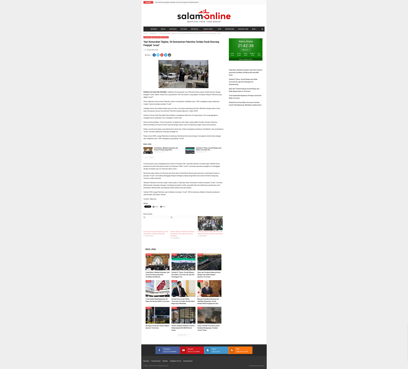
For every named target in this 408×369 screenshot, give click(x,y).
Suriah (174, 254)
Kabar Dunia (207, 29)
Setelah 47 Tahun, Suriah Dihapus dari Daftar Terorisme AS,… (209, 149)
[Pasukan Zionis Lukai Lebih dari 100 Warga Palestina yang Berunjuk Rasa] (210, 223)
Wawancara (229, 29)
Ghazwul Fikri (243, 29)
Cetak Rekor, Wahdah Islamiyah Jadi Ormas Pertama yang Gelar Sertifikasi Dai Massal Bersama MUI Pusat (245, 72)
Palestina (165, 37)
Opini (219, 29)
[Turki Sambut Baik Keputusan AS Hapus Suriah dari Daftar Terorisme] (158, 288)
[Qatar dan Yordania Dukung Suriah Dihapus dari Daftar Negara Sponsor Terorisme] (209, 262)
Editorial (184, 29)
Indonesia (194, 29)
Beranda (154, 29)
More (254, 29)
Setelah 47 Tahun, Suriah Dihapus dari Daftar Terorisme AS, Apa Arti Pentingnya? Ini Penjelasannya (243, 81)
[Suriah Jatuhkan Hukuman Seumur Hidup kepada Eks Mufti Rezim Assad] (183, 315)
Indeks (163, 29)
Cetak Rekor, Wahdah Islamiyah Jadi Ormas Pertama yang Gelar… (166, 149)
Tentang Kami (155, 361)
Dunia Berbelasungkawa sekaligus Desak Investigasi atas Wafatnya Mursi (177, 2)
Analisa (148, 254)
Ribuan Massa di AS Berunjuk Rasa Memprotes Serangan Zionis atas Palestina (182, 234)
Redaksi (165, 361)
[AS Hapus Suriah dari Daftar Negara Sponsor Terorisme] (158, 315)
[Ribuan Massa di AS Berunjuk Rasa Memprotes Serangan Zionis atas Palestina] (183, 223)
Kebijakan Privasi (175, 361)
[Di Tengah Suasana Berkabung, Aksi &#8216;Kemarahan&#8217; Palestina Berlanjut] (155, 223)
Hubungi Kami (187, 361)
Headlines (173, 29)
